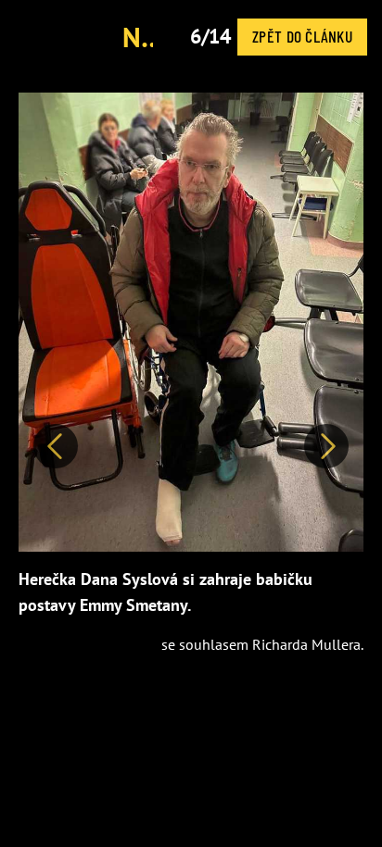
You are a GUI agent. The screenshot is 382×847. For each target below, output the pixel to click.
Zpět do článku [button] (302, 36)
